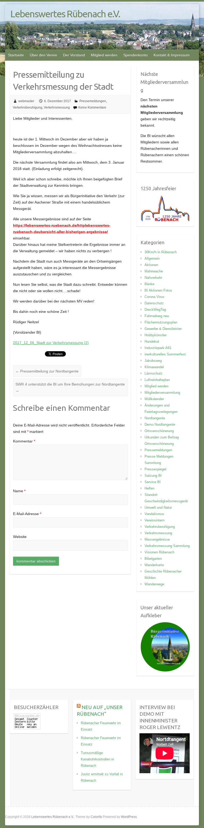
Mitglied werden (104, 55)
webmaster (26, 101)
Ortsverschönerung (159, 431)
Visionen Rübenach (159, 552)
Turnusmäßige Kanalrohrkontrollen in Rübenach (97, 759)
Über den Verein (43, 55)
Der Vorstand (74, 55)
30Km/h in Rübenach (160, 252)
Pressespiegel (155, 469)
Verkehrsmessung (57, 107)
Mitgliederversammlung (162, 393)
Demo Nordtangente (159, 425)
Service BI (152, 482)
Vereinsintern (154, 520)
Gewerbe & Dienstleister (163, 329)
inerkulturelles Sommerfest (165, 354)
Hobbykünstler (155, 335)
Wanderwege (154, 584)
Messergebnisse (157, 539)
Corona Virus (154, 297)
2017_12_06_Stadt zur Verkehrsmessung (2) (51, 343)
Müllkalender (154, 399)
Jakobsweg (153, 361)
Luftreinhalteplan (157, 380)
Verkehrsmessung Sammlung (167, 546)
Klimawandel (154, 367)
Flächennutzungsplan (160, 322)
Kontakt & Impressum (172, 55)
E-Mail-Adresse (27, 514)
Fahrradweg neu (156, 316)
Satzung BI (153, 476)
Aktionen (151, 265)
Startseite (16, 55)
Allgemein (152, 258)
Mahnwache (153, 271)
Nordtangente (154, 418)
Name (19, 491)
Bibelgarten (153, 559)
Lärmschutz (153, 373)
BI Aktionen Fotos (158, 290)
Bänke (149, 284)
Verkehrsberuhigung (27, 107)
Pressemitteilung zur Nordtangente (47, 371)
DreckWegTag (155, 310)
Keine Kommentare (92, 107)
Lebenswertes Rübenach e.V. (65, 13)
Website (20, 537)
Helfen (149, 488)
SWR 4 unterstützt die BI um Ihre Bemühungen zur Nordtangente (70, 387)
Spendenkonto (135, 55)
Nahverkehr (153, 278)
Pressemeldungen (92, 101)
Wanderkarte (154, 565)
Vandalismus (154, 514)
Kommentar (24, 441)
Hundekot (151, 341)
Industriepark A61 (157, 348)
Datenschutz (154, 303)
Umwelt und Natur (158, 508)
